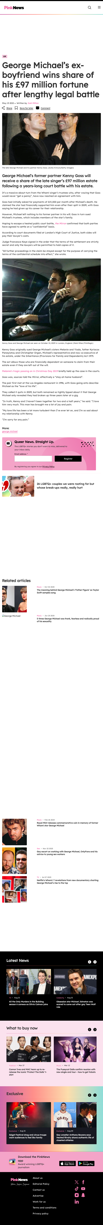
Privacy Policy (48, 466)
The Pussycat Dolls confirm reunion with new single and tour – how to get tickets (75, 1070)
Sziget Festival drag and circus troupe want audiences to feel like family (27, 1136)
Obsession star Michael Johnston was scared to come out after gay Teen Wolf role (76, 1004)
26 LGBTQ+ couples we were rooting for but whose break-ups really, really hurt (65, 485)
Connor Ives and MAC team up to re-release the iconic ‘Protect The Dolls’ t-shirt (28, 1072)
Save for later (26, 108)
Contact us (39, 1189)
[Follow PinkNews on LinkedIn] (77, 1202)
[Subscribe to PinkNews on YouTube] (83, 1189)
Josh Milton (33, 103)
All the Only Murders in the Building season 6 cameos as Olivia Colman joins (28, 1003)
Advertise (38, 1195)
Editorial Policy (41, 1183)
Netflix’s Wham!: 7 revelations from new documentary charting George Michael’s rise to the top (67, 881)
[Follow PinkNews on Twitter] (77, 1183)
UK (4, 56)
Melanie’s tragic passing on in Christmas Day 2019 (30, 371)
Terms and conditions (44, 1207)
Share (9, 108)
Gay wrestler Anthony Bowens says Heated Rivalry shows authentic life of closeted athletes (75, 1137)
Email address (24, 454)
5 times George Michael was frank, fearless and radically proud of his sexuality (68, 620)
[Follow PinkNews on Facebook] (83, 1183)
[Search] (89, 7)
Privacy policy (40, 1213)
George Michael (10, 431)
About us (38, 1178)
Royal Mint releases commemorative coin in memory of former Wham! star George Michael (67, 824)
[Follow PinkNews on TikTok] (77, 1189)
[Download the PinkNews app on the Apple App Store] (67, 1163)
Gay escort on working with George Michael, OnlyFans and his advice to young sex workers (67, 853)
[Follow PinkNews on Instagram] (77, 1196)
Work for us (39, 1201)
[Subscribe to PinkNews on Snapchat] (83, 1196)
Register (68, 458)
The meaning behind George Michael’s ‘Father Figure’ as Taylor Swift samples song (68, 591)
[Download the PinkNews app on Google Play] (86, 1163)
